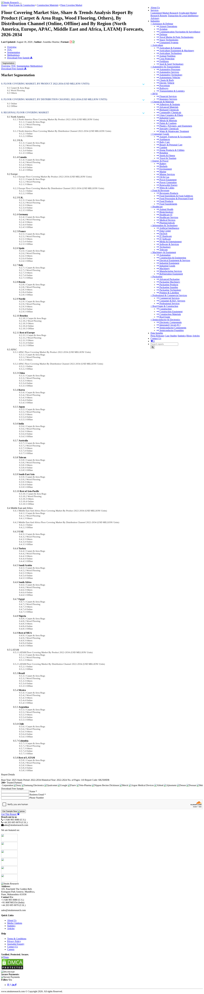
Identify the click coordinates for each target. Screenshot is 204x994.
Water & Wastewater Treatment (174, 131)
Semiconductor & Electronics (166, 319)
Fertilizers (164, 61)
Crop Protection (166, 58)
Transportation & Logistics (172, 91)
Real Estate (164, 317)
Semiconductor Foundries (171, 330)
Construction (165, 309)
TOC (9, 49)
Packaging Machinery (169, 282)
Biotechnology (166, 212)
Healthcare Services (168, 217)
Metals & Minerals (168, 120)
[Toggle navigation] (20, 3)
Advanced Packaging (169, 279)
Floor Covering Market (71, 5)
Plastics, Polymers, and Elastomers (175, 126)
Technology (165, 247)
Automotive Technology (170, 75)
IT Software (165, 239)
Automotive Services (169, 72)
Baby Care (164, 142)
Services (154, 10)
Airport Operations (168, 26)
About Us (155, 7)
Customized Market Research (164, 13)
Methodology (13, 55)
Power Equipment (168, 179)
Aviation (163, 29)
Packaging (157, 276)
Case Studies (171, 335)
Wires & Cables (166, 188)
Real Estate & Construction (165, 306)
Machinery (164, 268)
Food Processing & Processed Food (176, 198)
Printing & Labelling (169, 292)
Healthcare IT (165, 214)
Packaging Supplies (168, 287)
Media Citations (14, 923)
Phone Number (36, 797)
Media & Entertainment (170, 241)
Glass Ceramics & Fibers (171, 115)
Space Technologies (168, 40)
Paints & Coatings (168, 123)
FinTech (163, 233)
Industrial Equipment (169, 263)
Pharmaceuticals (167, 222)
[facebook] (15, 985)
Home (4, 5)
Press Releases (157, 335)
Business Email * (37, 794)
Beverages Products (168, 193)
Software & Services (169, 244)
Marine (162, 171)
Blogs (189, 335)
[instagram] (8, 985)
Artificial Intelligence (169, 228)
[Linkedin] (13, 985)
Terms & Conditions (16, 938)
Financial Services (168, 96)
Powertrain (164, 85)
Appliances (164, 139)
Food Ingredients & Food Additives (176, 196)
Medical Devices (167, 220)
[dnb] (5, 957)
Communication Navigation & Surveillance (179, 31)
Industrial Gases (167, 118)
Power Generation (168, 182)
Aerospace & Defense (162, 23)
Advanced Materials (168, 107)
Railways (163, 88)
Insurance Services (168, 99)
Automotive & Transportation (166, 66)
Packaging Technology (170, 290)
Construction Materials (170, 314)
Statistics (182, 335)
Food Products (166, 201)
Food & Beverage (160, 190)
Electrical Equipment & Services (174, 260)
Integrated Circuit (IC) (169, 325)
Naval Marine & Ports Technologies (176, 37)
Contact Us (156, 338)
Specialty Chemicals (169, 128)
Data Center (165, 231)
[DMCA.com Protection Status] (12, 969)
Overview (12, 47)
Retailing (163, 153)
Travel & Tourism (167, 158)
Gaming (163, 147)
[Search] (153, 347)
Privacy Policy (14, 941)
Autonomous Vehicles (169, 77)
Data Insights (157, 333)
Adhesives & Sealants (169, 104)
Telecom (163, 249)
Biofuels (163, 166)
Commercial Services (169, 298)
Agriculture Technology (170, 53)
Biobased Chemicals (169, 110)
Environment (165, 169)
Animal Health (166, 209)
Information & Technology (165, 225)
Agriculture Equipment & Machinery (176, 50)
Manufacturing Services (170, 271)
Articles (196, 335)
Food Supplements (168, 204)
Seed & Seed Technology (171, 64)
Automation (165, 255)
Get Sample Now (10, 811)
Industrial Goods (167, 266)
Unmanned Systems (168, 42)
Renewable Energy (168, 185)
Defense (163, 34)
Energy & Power (160, 161)
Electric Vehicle (166, 83)
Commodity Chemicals (170, 112)
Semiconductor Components (172, 327)
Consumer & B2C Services (172, 301)
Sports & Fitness (167, 155)
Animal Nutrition (167, 56)
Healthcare (157, 206)
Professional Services (169, 303)
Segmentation (13, 52)
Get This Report (9, 814)
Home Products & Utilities (171, 150)
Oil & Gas (164, 177)
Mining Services (167, 174)
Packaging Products (168, 284)
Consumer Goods (160, 134)
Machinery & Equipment (164, 252)
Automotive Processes (169, 69)
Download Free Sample (18, 57)
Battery (162, 163)
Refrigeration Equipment (171, 274)
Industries (155, 21)
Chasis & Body (166, 80)
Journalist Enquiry (15, 944)
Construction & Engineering (172, 257)
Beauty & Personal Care (170, 144)
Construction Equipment (170, 311)
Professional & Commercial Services (169, 295)
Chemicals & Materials (163, 101)
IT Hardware (165, 236)
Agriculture (157, 45)
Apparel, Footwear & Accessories (175, 136)
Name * (33, 791)
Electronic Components (170, 322)
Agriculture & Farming (170, 48)
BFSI (155, 93)
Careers (10, 949)
